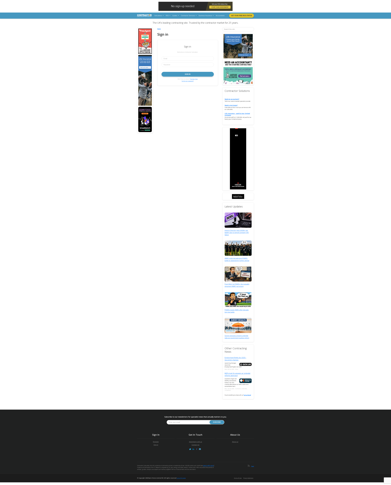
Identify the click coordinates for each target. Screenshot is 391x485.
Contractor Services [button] (188, 16)
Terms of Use (238, 478)
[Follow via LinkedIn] (193, 449)
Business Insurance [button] (205, 16)
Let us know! (247, 395)
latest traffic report (208, 465)
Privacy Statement (248, 478)
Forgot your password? (188, 81)
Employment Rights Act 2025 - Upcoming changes (235, 359)
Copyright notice (181, 478)
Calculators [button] (158, 16)
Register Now (194, 79)
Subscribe (217, 422)
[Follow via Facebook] (197, 449)
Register (156, 442)
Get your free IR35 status (241, 16)
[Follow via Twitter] (190, 449)
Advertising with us (195, 442)
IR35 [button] (167, 16)
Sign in (156, 445)
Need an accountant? (232, 99)
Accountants (220, 16)
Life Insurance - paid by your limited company (237, 114)
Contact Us (195, 445)
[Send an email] (200, 449)
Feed (252, 466)
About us (235, 442)
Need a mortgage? (231, 105)
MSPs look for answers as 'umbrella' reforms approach (237, 374)
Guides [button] (175, 16)
